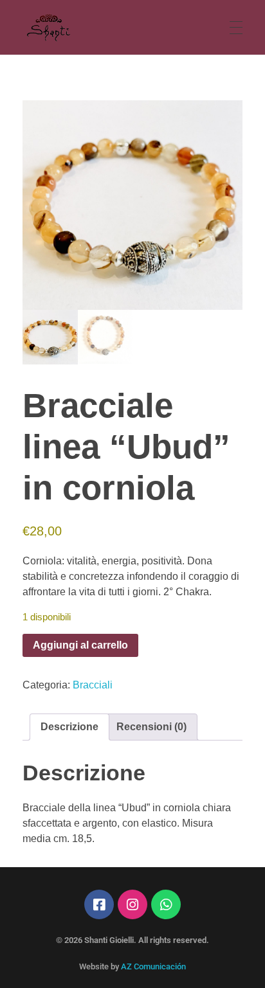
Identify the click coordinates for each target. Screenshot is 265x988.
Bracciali (93, 684)
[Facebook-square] (99, 904)
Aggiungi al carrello (80, 645)
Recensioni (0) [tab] (151, 726)
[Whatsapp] (166, 904)
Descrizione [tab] (69, 726)
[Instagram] (132, 904)
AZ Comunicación (153, 966)
